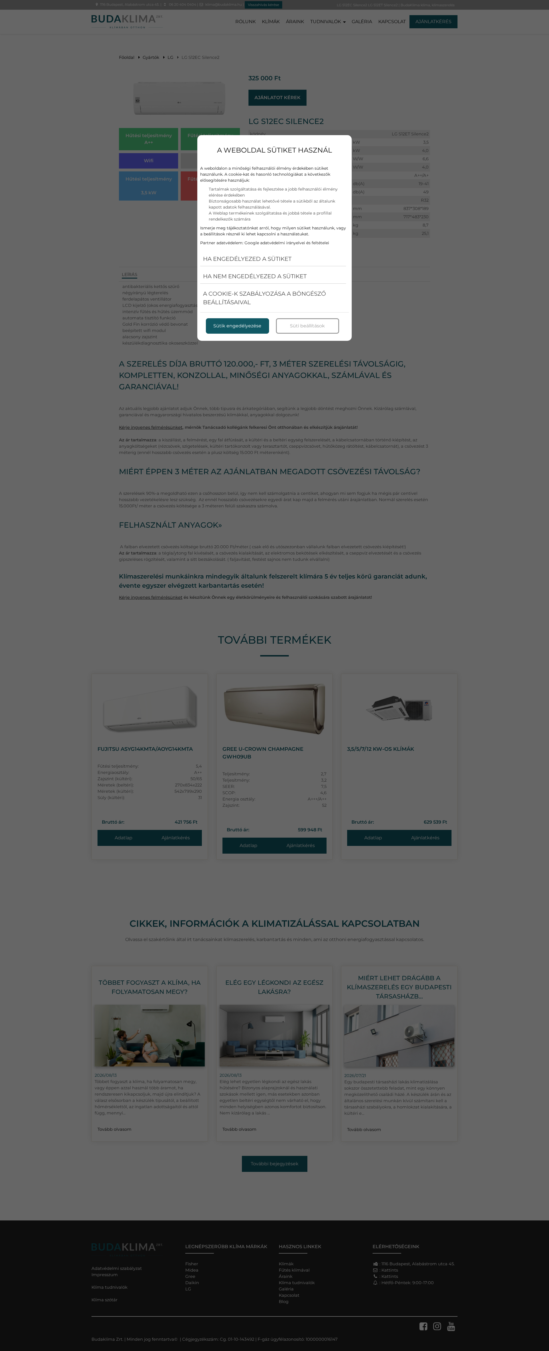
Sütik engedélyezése (237, 326)
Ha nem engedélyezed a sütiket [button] (255, 276)
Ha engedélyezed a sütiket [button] (247, 258)
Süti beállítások (307, 326)
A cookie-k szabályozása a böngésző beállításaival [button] (264, 298)
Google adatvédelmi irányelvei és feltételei (286, 242)
